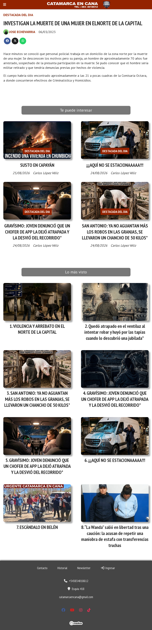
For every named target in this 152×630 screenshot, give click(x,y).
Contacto (42, 568)
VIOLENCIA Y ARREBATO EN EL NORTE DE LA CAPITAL (39, 329)
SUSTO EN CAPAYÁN (37, 165)
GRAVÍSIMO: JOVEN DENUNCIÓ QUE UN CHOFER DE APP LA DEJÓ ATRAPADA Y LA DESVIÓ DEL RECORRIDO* (37, 232)
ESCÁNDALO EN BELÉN (39, 527)
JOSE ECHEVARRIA (22, 32)
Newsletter (83, 568)
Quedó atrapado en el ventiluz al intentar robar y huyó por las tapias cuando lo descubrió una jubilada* (114, 332)
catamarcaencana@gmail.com (76, 597)
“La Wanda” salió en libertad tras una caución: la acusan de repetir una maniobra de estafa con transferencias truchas (114, 536)
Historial (62, 568)
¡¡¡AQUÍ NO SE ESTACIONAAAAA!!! (114, 165)
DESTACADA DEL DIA (18, 15)
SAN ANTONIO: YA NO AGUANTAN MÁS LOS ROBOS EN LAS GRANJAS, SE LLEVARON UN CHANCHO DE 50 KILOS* (115, 232)
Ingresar (110, 568)
